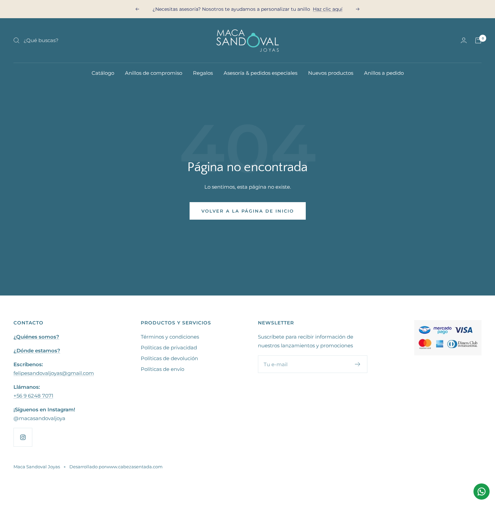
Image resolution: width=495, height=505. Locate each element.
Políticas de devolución (169, 358)
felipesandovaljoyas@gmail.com (53, 373)
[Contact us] (481, 491)
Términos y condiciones (170, 337)
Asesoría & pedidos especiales (260, 73)
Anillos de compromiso (153, 73)
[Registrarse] (358, 364)
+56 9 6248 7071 (33, 395)
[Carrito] (478, 40)
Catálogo (103, 73)
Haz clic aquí (327, 9)
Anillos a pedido (384, 73)
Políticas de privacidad (169, 347)
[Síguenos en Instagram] (22, 437)
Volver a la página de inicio (247, 211)
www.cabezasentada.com (134, 466)
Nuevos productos (330, 73)
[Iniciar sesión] (464, 40)
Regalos (203, 73)
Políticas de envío (162, 369)
